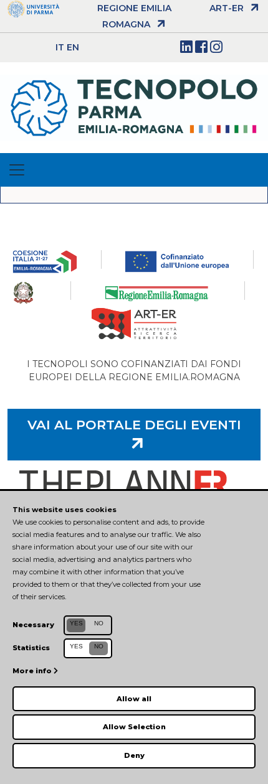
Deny (134, 755)
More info (33, 670)
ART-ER (226, 8)
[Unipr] (33, 8)
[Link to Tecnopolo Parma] (134, 107)
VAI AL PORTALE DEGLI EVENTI (134, 424)
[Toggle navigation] (17, 170)
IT (59, 47)
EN (73, 47)
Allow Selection (134, 726)
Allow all (134, 698)
